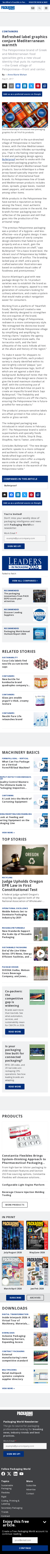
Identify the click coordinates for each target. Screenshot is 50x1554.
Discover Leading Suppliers (13, 613)
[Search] (39, 7)
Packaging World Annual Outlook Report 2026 (17, 632)
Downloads (8, 1333)
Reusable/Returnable (13, 928)
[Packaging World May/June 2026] (37, 1235)
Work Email (10, 533)
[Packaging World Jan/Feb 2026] (37, 1271)
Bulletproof (8, 159)
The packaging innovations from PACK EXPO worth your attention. (16, 597)
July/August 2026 (13, 1252)
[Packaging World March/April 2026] (13, 1271)
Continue (25, 1548)
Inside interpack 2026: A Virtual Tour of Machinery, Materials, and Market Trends (16, 1320)
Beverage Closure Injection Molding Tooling (23, 1194)
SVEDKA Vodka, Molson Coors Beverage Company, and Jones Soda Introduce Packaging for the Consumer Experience (15, 973)
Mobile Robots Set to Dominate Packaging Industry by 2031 (14, 914)
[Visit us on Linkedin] (15, 1473)
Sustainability (10, 657)
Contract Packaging (13, 1351)
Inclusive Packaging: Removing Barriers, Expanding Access (14, 1339)
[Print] (4, 85)
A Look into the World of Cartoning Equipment (17, 800)
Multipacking (9, 1370)
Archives (35, 1297)
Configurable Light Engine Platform (23, 1184)
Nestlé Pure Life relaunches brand (12, 718)
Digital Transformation (15, 1314)
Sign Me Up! (14, 546)
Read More (15, 1031)
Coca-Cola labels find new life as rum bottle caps (15, 663)
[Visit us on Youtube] (21, 1473)
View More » (8, 832)
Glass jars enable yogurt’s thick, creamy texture (15, 700)
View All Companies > (25, 580)
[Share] (18, 85)
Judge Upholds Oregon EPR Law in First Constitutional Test (22, 885)
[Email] (11, 85)
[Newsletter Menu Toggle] (32, 7)
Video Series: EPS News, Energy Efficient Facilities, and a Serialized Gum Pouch (17, 953)
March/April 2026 (13, 1288)
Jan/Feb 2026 (37, 1288)
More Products (14, 1204)
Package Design (10, 967)
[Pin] (38, 85)
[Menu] (46, 7)
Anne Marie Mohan (17, 74)
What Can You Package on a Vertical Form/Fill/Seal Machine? (16, 764)
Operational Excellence (15, 908)
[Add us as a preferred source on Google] (44, 85)
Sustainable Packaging (14, 947)
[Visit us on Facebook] (3, 1473)
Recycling (7, 877)
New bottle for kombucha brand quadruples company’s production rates (15, 682)
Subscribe (15, 1297)
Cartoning (8, 795)
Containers (10, 31)
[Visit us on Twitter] (9, 1473)
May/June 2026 (37, 1252)
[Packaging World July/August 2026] (13, 1235)
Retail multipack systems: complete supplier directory (13, 1376)
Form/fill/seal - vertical (15, 758)
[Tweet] (31, 85)
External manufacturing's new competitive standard (15, 1357)
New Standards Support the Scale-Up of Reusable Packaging (17, 934)
